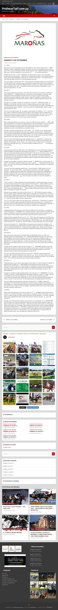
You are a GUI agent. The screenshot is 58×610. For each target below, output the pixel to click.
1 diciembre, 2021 (8, 62)
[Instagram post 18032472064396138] (22, 386)
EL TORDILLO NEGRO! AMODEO (12, 532)
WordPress (49, 607)
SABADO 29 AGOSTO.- (36, 426)
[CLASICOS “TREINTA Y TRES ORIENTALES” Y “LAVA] (22, 347)
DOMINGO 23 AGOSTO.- (36, 431)
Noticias (29, 3)
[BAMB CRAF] (9, 386)
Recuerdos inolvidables (21, 529)
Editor (14, 510)
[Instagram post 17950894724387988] (9, 360)
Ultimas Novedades (10, 421)
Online (7, 447)
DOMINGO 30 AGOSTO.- (10, 426)
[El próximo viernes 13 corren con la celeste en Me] (48, 347)
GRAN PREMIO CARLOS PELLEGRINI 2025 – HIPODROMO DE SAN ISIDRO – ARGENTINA (42, 508)
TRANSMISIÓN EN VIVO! (41, 3)
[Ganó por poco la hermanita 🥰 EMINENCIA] (22, 373)
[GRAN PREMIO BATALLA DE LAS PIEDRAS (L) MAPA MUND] (9, 347)
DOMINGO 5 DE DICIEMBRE (46, 319)
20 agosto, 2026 (33, 433)
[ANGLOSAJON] (22, 399)
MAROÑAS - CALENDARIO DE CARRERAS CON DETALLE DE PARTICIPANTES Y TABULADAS (24, 333)
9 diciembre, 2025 (34, 512)
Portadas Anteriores (9, 503)
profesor (15, 62)
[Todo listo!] (35, 360)
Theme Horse (33, 607)
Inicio (3, 3)
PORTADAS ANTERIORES (11, 487)
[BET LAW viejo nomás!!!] (48, 399)
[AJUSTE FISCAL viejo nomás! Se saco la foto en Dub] (9, 373)
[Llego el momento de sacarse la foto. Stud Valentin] (35, 399)
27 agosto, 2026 (6, 427)
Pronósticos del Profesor (16, 3)
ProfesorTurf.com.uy (15, 8)
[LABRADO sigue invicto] (48, 373)
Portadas (8, 3)
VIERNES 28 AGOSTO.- (10, 431)
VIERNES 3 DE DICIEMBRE (12, 319)
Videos (24, 3)
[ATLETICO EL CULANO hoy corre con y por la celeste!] (9, 399)
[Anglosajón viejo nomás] (48, 386)
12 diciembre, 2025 (7, 510)
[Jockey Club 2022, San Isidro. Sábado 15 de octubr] (35, 386)
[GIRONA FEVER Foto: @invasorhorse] (35, 347)
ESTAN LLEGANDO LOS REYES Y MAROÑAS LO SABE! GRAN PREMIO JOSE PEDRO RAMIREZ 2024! (41, 534)
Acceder (49, 3)
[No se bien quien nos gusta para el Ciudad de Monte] (22, 360)
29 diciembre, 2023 (7, 534)
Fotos (34, 3)
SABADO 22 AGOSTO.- (10, 437)
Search (53, 327)
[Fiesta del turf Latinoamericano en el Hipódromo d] (48, 360)
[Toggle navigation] (4, 15)
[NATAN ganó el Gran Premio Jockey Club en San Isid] (35, 373)
